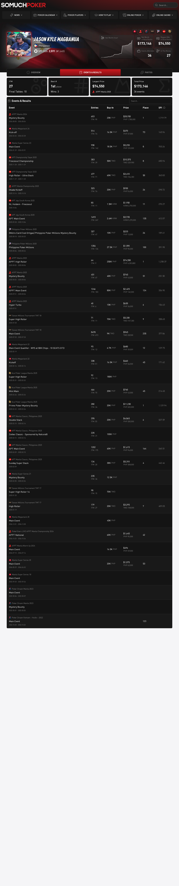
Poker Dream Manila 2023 (22, 589)
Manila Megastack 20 (20, 517)
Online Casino (163, 15)
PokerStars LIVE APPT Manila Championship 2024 (33, 531)
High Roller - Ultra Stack (21, 175)
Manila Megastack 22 (20, 344)
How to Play (105, 15)
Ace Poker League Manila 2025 (24, 373)
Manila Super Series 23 (21, 143)
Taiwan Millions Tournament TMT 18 (26, 315)
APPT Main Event (17, 290)
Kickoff (12, 362)
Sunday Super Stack (19, 463)
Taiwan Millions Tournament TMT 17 (26, 488)
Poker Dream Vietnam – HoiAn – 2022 (27, 617)
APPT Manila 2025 (19, 258)
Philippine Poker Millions (21, 247)
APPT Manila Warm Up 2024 (23, 545)
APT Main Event (17, 218)
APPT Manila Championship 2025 (25, 186)
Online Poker (134, 15)
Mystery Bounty (16, 117)
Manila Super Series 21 (21, 474)
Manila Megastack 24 (20, 128)
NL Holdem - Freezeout (20, 204)
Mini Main (14, 391)
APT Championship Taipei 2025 (24, 157)
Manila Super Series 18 (21, 574)
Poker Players (75, 15)
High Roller (14, 506)
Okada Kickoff (15, 189)
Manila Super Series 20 (21, 560)
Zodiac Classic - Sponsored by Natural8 (28, 434)
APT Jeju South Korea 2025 (23, 200)
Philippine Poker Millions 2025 (24, 229)
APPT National (16, 535)
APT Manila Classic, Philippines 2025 (27, 416)
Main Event (14, 146)
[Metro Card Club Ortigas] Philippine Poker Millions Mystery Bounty (42, 233)
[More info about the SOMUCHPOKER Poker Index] (164, 108)
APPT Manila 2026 (19, 114)
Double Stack (15, 419)
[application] (116, 48)
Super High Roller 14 (19, 491)
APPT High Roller (18, 261)
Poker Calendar (46, 15)
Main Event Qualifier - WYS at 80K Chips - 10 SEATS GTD (36, 348)
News (17, 15)
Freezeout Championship (21, 161)
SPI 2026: (46, 51)
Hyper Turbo (15, 304)
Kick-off (13, 132)
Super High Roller (18, 319)
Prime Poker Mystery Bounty (23, 405)
